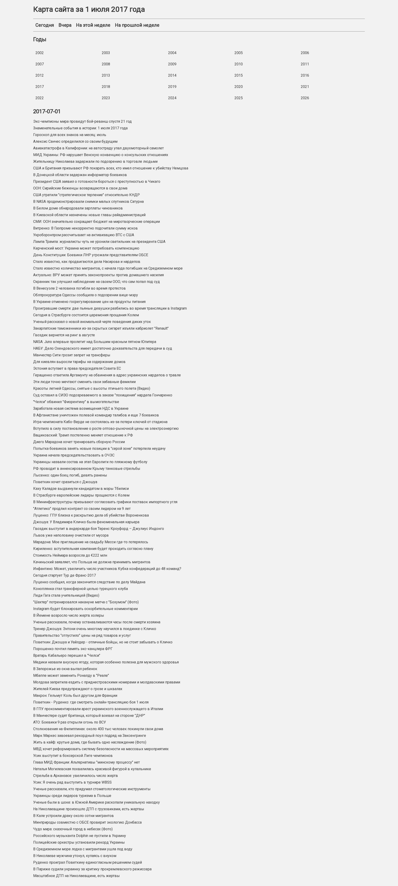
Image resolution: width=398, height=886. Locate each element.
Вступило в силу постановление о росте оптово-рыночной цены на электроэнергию (106, 428)
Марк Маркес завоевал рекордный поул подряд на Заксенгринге (89, 735)
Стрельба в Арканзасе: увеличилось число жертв (75, 775)
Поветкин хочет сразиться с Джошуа (65, 482)
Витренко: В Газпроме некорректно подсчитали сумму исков (85, 228)
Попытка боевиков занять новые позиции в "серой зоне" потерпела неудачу (99, 448)
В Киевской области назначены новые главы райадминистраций (89, 215)
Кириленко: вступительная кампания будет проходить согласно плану (93, 548)
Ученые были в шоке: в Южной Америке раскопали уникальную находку (96, 802)
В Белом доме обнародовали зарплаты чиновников (78, 208)
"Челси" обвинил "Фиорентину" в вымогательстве (76, 402)
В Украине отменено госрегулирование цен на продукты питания (89, 301)
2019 (172, 86)
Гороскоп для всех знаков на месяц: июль (69, 135)
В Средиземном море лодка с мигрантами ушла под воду (82, 849)
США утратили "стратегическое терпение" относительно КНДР (86, 195)
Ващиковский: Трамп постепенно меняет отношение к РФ (83, 435)
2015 (238, 75)
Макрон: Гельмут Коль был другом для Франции (75, 695)
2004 (172, 53)
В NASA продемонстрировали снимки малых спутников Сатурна (88, 201)
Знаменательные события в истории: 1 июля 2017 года (80, 128)
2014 (172, 75)
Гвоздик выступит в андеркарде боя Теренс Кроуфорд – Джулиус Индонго (98, 528)
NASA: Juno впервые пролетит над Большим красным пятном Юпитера (94, 342)
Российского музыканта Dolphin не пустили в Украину (79, 836)
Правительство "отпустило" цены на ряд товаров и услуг (82, 635)
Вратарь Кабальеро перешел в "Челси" (66, 655)
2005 (238, 53)
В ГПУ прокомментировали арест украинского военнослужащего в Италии (98, 709)
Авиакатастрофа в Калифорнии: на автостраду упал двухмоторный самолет (98, 148)
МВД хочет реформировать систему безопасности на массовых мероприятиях (101, 749)
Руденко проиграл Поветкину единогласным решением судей (87, 862)
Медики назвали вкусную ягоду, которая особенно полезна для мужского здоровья (106, 662)
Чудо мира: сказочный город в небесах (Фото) (73, 829)
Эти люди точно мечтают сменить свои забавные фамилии (84, 382)
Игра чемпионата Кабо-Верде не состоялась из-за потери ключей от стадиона (100, 422)
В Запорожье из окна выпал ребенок (65, 669)
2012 (39, 75)
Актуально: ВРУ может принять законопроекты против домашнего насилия (98, 275)
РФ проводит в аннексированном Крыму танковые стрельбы (86, 468)
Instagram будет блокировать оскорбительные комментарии (85, 609)
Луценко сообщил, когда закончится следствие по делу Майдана (89, 582)
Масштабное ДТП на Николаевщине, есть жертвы (76, 876)
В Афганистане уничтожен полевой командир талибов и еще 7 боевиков (96, 415)
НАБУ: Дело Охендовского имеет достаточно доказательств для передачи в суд (102, 348)
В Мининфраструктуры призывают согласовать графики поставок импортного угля (105, 502)
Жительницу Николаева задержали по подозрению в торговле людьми (95, 161)
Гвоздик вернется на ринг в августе (64, 335)
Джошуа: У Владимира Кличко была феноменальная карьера (86, 522)
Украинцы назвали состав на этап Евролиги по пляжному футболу (90, 462)
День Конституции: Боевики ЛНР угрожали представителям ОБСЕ (90, 255)
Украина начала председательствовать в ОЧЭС (73, 455)
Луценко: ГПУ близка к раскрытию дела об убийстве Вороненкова (91, 515)
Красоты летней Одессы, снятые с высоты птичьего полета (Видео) (91, 388)
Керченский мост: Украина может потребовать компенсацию (86, 248)
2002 (39, 53)
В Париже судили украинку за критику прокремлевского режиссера (92, 869)
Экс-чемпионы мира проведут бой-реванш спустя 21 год (82, 121)
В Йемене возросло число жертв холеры (68, 615)
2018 (106, 86)
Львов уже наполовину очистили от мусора (70, 535)
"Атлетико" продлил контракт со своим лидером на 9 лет (82, 508)
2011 (305, 64)
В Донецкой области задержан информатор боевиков (80, 175)
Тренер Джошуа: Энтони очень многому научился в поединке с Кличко (94, 629)
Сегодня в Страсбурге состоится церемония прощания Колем (86, 315)
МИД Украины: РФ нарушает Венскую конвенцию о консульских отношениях (100, 155)
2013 (106, 75)
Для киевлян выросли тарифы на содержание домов (79, 362)
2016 (305, 75)
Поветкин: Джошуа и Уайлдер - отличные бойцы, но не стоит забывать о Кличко (103, 642)
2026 (305, 98)
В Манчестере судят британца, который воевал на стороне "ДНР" (89, 715)
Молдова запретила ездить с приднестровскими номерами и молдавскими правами (106, 682)
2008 (106, 64)
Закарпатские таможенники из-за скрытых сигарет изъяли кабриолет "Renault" (101, 328)
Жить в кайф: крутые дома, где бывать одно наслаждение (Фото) (89, 742)
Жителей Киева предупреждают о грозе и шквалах (77, 689)
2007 (39, 64)
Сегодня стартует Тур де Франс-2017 (64, 575)
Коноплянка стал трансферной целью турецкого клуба (80, 589)
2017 (39, 86)
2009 (172, 64)
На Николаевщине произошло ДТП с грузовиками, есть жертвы (88, 809)
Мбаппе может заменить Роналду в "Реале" (71, 675)
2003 (106, 53)
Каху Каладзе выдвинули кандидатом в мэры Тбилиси (81, 488)
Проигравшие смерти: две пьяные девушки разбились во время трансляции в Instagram (110, 308)
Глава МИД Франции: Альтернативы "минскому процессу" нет (86, 762)
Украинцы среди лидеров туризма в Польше (72, 795)
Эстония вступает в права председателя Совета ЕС (77, 368)
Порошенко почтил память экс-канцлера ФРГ (73, 649)
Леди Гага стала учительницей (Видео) (66, 595)
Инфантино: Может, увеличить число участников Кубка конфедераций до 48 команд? (107, 568)
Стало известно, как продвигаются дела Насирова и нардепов (86, 261)
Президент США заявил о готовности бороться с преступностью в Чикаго (96, 181)
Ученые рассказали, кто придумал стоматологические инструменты (92, 789)
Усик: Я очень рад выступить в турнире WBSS (72, 782)
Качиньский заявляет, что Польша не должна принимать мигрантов (91, 562)
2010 (238, 64)
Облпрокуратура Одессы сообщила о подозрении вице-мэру (85, 295)
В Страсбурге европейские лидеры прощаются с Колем (81, 495)
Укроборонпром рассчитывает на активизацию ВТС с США (83, 235)
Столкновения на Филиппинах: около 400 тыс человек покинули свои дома (98, 729)
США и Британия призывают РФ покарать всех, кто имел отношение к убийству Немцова (110, 168)
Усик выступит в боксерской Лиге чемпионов (73, 755)
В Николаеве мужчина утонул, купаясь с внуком (74, 856)
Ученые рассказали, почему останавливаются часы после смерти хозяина (96, 622)
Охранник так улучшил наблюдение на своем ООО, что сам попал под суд (96, 281)
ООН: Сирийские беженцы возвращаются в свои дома (80, 188)
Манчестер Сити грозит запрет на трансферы (71, 355)
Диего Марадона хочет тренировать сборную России (79, 442)
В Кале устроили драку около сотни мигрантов (73, 815)
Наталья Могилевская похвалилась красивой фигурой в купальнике (92, 769)
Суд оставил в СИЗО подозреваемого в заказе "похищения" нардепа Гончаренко (102, 395)
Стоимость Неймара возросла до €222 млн (70, 555)
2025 (238, 98)
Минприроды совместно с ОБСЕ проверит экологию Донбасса (87, 822)
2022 (39, 98)
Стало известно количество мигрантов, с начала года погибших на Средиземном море (108, 268)
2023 (106, 98)
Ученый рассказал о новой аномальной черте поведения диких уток (92, 322)
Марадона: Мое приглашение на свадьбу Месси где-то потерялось (90, 542)
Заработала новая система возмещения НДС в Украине (81, 408)
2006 (305, 53)
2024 (172, 98)
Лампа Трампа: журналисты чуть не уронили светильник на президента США (99, 241)
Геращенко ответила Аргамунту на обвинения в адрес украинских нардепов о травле (107, 375)
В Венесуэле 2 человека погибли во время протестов (79, 288)
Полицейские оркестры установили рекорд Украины (79, 842)
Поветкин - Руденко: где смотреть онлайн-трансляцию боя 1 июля (91, 702)
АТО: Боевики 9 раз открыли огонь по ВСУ (69, 722)
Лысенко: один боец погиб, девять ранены (70, 475)
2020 (238, 86)
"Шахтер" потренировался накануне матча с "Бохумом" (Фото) (86, 602)
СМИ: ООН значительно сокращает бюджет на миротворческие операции (96, 221)
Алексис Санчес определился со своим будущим (75, 141)
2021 (305, 86)
